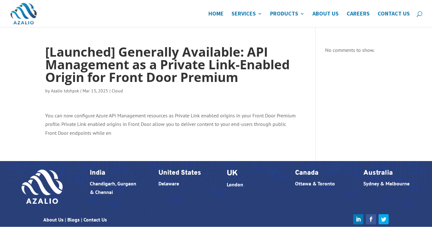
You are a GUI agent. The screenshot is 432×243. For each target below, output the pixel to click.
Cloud (117, 91)
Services (243, 14)
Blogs (73, 219)
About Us (325, 14)
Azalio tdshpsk (65, 91)
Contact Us (394, 14)
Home (216, 14)
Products (284, 14)
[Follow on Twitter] (384, 219)
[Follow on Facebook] (371, 219)
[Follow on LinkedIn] (358, 219)
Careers (358, 14)
